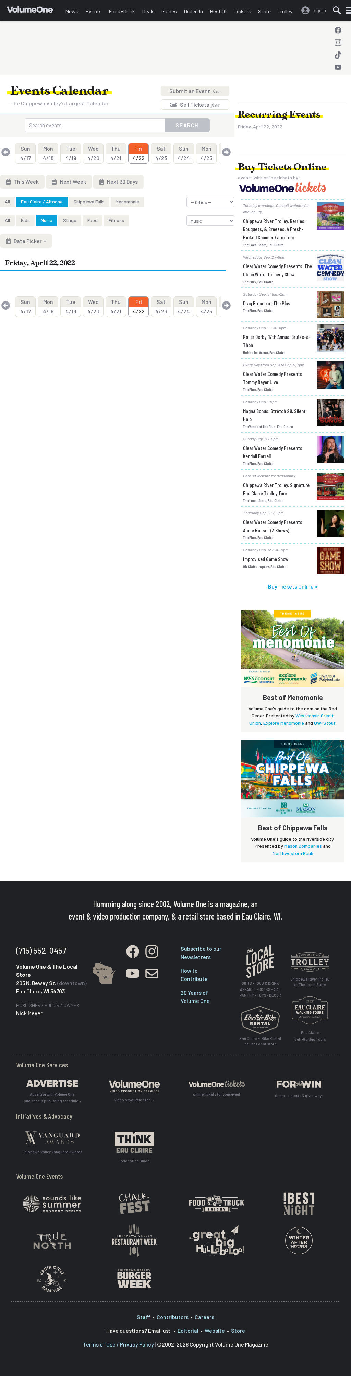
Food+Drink (122, 11)
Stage (69, 220)
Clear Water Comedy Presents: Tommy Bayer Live (273, 377)
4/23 (161, 153)
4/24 (184, 153)
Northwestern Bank (293, 853)
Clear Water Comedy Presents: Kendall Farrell (273, 451)
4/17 (25, 153)
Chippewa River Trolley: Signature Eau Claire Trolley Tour (276, 489)
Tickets (242, 11)
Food (92, 220)
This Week (26, 181)
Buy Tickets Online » (292, 586)
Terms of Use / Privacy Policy (118, 1344)
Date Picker (28, 241)
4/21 (115, 153)
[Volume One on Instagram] (338, 42)
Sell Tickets (199, 104)
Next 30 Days (122, 181)
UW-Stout (325, 723)
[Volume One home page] (34, 12)
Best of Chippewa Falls (293, 827)
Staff (143, 1317)
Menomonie (127, 201)
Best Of (218, 11)
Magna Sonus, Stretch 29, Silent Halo (274, 414)
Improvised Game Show (265, 559)
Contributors (173, 1317)
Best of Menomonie (293, 697)
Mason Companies (303, 846)
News (71, 11)
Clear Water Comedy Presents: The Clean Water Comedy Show (277, 270)
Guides (169, 11)
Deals (148, 11)
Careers (204, 1317)
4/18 (48, 153)
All (7, 201)
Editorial (188, 1330)
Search (187, 125)
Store (264, 11)
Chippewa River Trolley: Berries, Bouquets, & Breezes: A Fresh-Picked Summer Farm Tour (274, 228)
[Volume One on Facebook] (338, 30)
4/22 (139, 153)
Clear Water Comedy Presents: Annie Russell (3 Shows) (273, 526)
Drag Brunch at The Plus (266, 303)
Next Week (72, 181)
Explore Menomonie (283, 723)
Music (46, 220)
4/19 (70, 153)
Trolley (285, 11)
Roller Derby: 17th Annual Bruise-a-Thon (277, 340)
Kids (25, 220)
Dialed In (193, 11)
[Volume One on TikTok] (338, 55)
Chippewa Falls (89, 201)
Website (215, 1330)
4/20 (93, 153)
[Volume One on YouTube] (338, 67)
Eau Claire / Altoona (42, 201)
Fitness (116, 220)
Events (93, 11)
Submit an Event (195, 90)
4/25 (206, 153)
